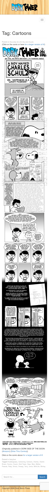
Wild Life (36, 466)
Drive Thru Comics (19, 451)
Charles (36, 462)
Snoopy (20, 466)
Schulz (15, 466)
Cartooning (21, 462)
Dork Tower (22, 464)
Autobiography (12, 462)
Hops (29, 464)
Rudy (10, 466)
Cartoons (29, 462)
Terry (26, 466)
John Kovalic (29, 42)
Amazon (6, 451)
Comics (9, 464)
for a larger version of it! (34, 44)
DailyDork (12, 459)
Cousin (15, 464)
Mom (33, 464)
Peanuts (4, 466)
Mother (38, 464)
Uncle (31, 466)
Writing (43, 466)
